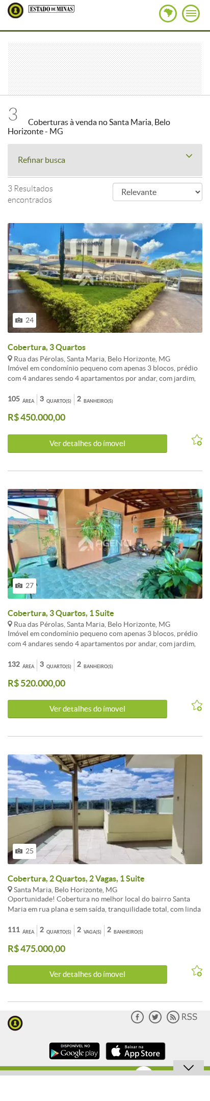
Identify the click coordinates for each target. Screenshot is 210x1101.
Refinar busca (41, 159)
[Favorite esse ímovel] (192, 440)
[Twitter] (155, 1021)
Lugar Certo (15, 10)
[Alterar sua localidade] (168, 13)
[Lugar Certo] (15, 1022)
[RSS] (182, 1021)
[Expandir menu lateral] (191, 13)
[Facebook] (137, 1021)
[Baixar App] (74, 1061)
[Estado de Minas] (51, 8)
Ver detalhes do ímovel (87, 443)
